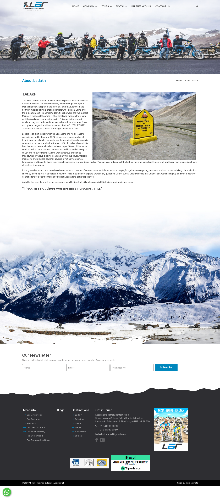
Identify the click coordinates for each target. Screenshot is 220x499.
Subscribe (166, 367)
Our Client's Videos (36, 427)
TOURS (105, 6)
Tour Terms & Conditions (38, 440)
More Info (29, 410)
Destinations (80, 410)
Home (179, 80)
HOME (75, 6)
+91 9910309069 (108, 429)
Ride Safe (31, 423)
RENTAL (120, 6)
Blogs (60, 410)
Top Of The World (35, 435)
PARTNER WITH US (141, 6)
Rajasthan (80, 419)
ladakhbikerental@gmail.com (110, 434)
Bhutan (78, 435)
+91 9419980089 (108, 426)
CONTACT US (162, 6)
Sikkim (78, 423)
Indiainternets (192, 483)
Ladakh (78, 414)
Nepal (78, 427)
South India (80, 431)
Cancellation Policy (36, 431)
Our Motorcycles (34, 414)
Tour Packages (33, 419)
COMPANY (88, 6)
